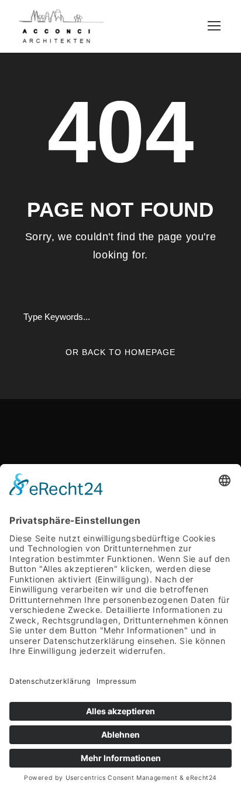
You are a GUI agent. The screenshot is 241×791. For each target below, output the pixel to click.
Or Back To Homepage (120, 352)
